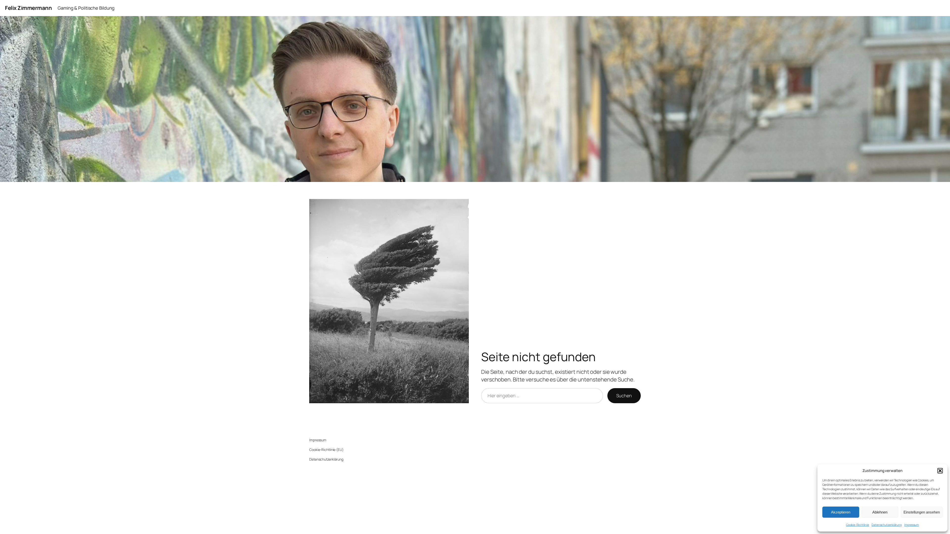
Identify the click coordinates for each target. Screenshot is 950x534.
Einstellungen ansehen (921, 512)
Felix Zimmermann (28, 8)
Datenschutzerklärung (887, 525)
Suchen (624, 396)
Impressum (911, 525)
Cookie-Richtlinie (857, 525)
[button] (940, 470)
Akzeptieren (840, 512)
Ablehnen (879, 512)
